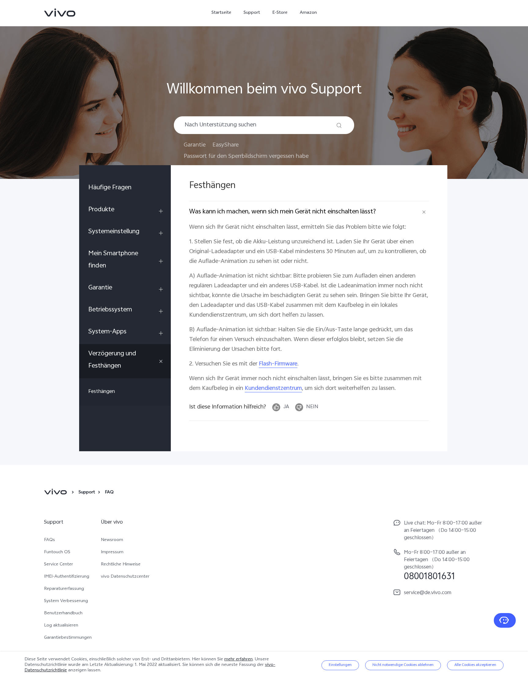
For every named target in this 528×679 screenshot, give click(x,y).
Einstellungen (340, 665)
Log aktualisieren (61, 626)
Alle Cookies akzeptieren (475, 665)
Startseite (221, 13)
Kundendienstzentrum (273, 388)
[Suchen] (339, 125)
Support (252, 13)
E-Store (280, 13)
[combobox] (264, 125)
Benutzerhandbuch (63, 613)
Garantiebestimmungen (68, 638)
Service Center (58, 565)
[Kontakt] (505, 620)
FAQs (49, 540)
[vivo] (56, 492)
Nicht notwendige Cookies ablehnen (403, 665)
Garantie (195, 145)
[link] (60, 12)
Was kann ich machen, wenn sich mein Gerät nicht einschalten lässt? (282, 211)
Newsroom (112, 540)
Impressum (112, 552)
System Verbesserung (66, 601)
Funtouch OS (57, 552)
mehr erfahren (238, 659)
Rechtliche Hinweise (121, 565)
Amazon (308, 13)
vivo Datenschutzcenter (125, 577)
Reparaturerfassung (64, 589)
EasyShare (225, 145)
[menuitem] (125, 189)
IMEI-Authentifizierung (66, 577)
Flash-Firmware (278, 364)
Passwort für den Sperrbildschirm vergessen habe (246, 156)
